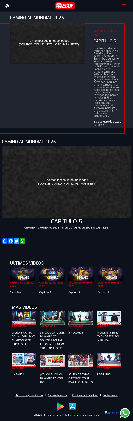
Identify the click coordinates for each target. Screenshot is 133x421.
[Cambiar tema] (7, 6)
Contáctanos (110, 395)
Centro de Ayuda (57, 395)
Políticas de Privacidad (85, 395)
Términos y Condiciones (29, 395)
